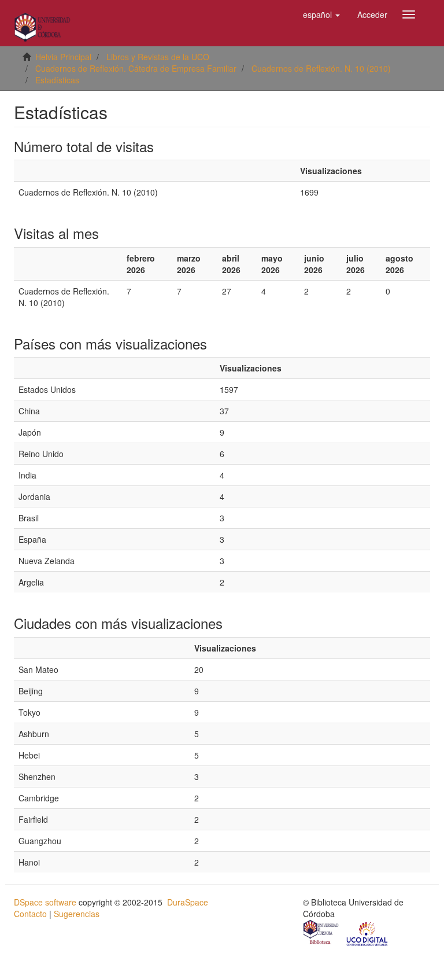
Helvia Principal (63, 56)
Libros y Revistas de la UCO (157, 56)
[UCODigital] (368, 933)
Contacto (30, 913)
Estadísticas (57, 80)
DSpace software (45, 902)
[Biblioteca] (321, 933)
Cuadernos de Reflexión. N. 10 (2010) (321, 68)
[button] (321, 14)
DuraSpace (187, 902)
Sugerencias (76, 913)
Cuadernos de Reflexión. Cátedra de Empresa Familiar (135, 68)
